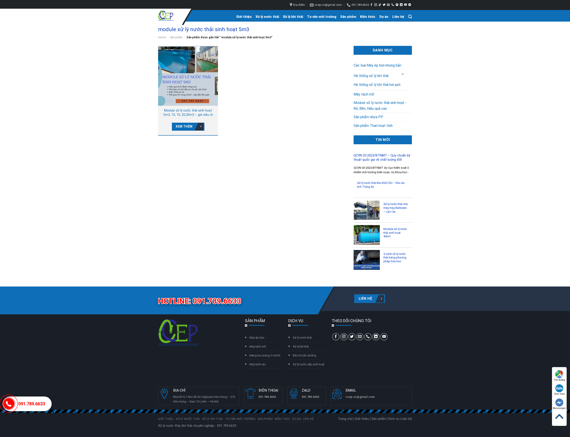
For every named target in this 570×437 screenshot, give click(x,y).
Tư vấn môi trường (321, 17)
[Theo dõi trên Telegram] (409, 4)
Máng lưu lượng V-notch (264, 355)
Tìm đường (559, 380)
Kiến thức (367, 17)
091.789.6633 (31, 404)
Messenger (559, 408)
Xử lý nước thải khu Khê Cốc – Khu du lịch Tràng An (381, 184)
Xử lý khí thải (293, 17)
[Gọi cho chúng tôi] (392, 4)
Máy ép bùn (256, 337)
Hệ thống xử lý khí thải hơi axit (377, 85)
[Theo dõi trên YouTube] (405, 4)
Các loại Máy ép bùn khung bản (377, 65)
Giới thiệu (244, 17)
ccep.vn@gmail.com (360, 396)
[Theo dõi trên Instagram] (375, 4)
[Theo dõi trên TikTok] (380, 4)
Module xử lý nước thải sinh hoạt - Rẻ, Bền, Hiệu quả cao (380, 106)
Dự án (383, 17)
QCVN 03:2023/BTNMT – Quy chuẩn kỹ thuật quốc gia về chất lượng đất (382, 157)
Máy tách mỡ (364, 94)
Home (162, 37)
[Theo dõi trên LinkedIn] (401, 4)
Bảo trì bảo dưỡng (304, 355)
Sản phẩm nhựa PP (368, 117)
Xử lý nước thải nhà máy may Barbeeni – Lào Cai (395, 207)
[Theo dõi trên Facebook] (371, 4)
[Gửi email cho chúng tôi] (388, 4)
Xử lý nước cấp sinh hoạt (308, 364)
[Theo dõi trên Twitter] (384, 4)
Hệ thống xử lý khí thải (371, 76)
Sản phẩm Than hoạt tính (373, 126)
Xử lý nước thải (267, 17)
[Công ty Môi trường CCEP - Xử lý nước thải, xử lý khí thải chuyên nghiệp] (165, 16)
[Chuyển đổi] (403, 74)
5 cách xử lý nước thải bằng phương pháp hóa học (394, 257)
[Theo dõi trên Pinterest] (397, 4)
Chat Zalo (559, 394)
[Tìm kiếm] (410, 16)
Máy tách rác (257, 364)
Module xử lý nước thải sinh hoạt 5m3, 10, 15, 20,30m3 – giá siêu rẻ (188, 113)
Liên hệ (398, 17)
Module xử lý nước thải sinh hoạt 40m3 (395, 232)
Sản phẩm (348, 17)
